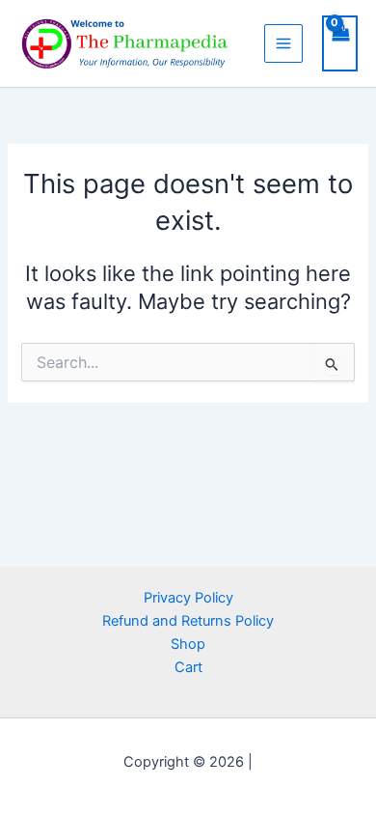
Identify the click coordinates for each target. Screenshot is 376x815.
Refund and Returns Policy (188, 621)
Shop (188, 644)
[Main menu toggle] (283, 43)
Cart (188, 667)
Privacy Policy (188, 597)
